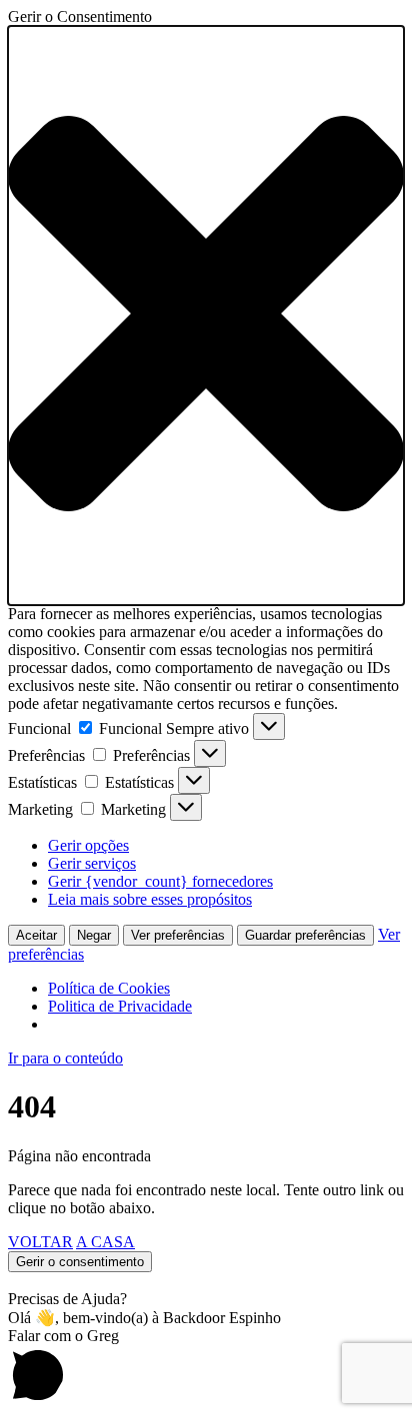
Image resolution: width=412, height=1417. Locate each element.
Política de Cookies (109, 988)
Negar (94, 935)
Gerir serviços (92, 863)
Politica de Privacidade (120, 1006)
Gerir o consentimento (80, 1261)
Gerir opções (88, 845)
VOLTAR (40, 1241)
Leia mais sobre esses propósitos (150, 899)
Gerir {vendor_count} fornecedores (160, 881)
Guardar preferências (305, 935)
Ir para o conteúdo (65, 1058)
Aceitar (36, 935)
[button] (206, 315)
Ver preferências (178, 935)
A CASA (105, 1241)
